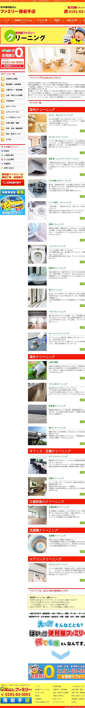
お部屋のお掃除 (12, 79)
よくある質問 (9, 159)
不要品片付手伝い (58, 696)
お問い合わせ (9, 168)
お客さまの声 (72, 21)
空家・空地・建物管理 (14, 128)
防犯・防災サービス (13, 134)
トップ (6, 21)
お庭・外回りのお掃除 (14, 95)
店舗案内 (7, 164)
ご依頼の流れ (9, 155)
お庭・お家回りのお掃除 (60, 692)
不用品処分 (10, 101)
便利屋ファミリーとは (23, 21)
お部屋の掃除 (57, 686)
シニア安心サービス (13, 117)
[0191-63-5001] (12, 68)
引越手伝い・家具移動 (14, 90)
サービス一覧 (42, 21)
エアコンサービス (12, 112)
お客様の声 (38, 699)
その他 (8, 139)
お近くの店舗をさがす (42, 702)
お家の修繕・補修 (12, 123)
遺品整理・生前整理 (13, 84)
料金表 (56, 21)
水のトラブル (11, 106)
